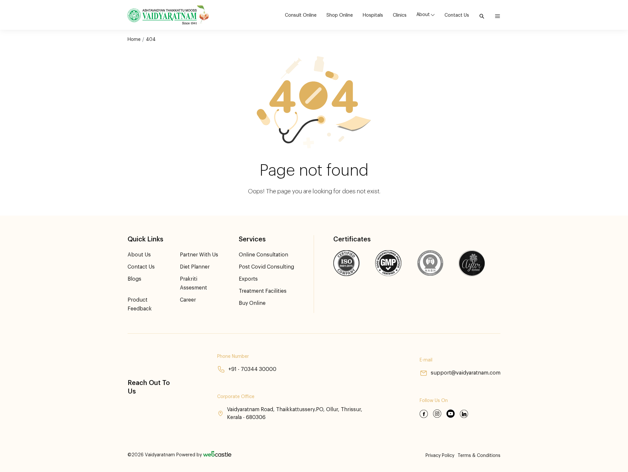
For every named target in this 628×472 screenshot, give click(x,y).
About (423, 14)
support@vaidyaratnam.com (465, 373)
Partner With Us (199, 254)
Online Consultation (263, 254)
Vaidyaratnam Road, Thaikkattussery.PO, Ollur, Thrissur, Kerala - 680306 (294, 413)
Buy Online (252, 303)
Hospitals (373, 15)
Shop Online (339, 15)
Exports (248, 279)
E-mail (426, 360)
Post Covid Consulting (266, 267)
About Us (139, 254)
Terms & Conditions (479, 455)
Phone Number (233, 356)
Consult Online (301, 15)
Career (188, 300)
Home (134, 39)
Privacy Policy (440, 455)
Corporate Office (235, 396)
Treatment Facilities (263, 291)
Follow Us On (434, 400)
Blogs (134, 279)
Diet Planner (195, 267)
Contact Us (457, 15)
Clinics (400, 15)
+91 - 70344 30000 (252, 369)
